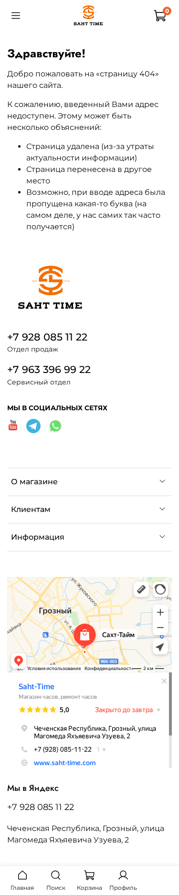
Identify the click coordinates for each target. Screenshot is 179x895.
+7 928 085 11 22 (47, 337)
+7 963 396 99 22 (49, 369)
